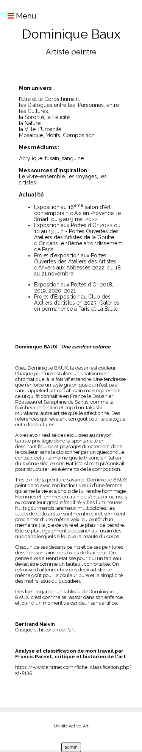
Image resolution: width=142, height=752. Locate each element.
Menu (25, 15)
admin (71, 747)
